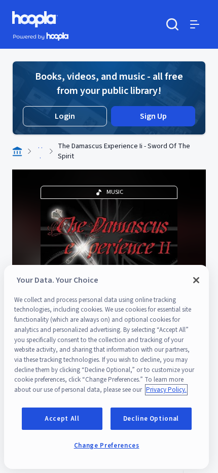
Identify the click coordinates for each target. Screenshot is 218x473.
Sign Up (153, 116)
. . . (40, 151)
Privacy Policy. (166, 389)
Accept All (62, 418)
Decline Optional (151, 418)
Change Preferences (106, 445)
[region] (106, 367)
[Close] (196, 280)
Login (65, 116)
